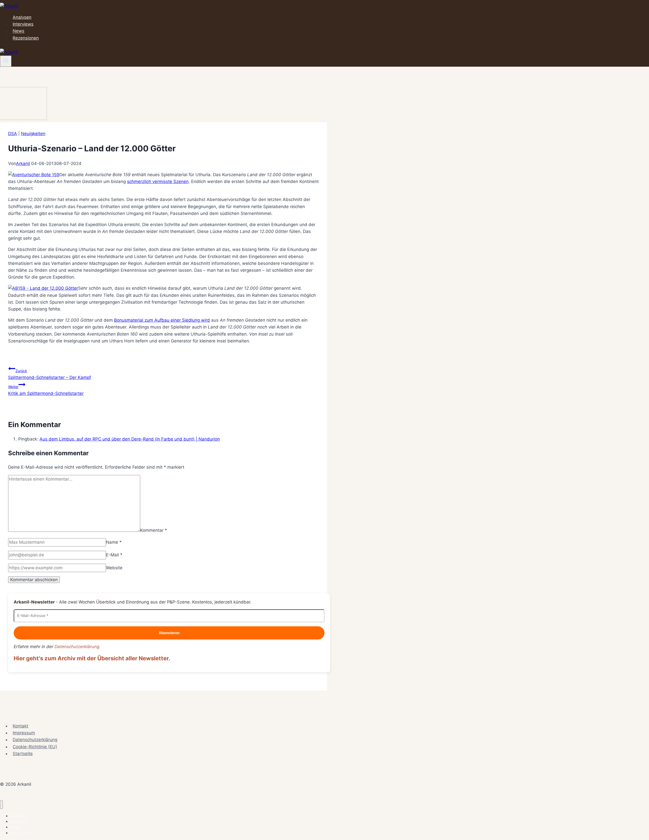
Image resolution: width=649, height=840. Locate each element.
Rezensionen (26, 38)
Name (114, 542)
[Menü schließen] (1, 804)
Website (114, 567)
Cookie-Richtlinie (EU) (35, 746)
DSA (12, 133)
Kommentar (153, 530)
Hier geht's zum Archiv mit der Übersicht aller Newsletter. (92, 658)
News (18, 31)
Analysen (22, 17)
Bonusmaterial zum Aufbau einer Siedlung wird (162, 320)
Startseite (23, 753)
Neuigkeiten (33, 133)
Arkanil (23, 163)
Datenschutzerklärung (77, 646)
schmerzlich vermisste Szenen (158, 181)
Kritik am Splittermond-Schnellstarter (46, 390)
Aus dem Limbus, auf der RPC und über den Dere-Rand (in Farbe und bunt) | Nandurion (130, 439)
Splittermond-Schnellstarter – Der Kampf (49, 374)
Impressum (24, 732)
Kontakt (20, 725)
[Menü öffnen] (5, 61)
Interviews (23, 24)
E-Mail (114, 554)
